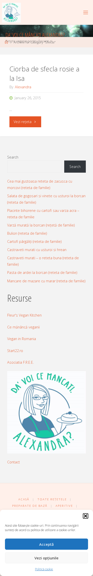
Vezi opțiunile (46, 557)
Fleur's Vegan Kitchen (24, 315)
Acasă (23, 499)
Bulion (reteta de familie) (27, 233)
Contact (13, 462)
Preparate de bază (29, 506)
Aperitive (64, 506)
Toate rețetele (52, 499)
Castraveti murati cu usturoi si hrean (36, 249)
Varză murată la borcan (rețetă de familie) (41, 225)
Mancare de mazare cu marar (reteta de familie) (46, 281)
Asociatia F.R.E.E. (20, 362)
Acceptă (46, 544)
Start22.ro (15, 350)
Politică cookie (44, 569)
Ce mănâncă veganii (23, 327)
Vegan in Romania (21, 338)
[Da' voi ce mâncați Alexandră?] (11, 12)
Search (12, 157)
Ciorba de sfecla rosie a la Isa (44, 73)
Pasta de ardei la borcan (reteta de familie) (42, 272)
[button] (85, 515)
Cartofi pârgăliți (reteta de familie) (34, 241)
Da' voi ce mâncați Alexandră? (34, 34)
